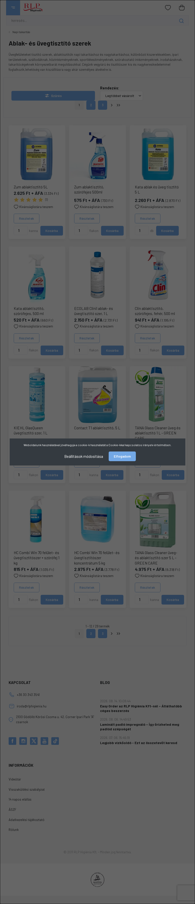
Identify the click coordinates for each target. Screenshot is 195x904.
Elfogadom (122, 456)
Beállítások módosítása (83, 456)
